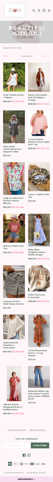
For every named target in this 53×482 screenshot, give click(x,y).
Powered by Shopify (36, 472)
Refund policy (38, 430)
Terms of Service (16, 430)
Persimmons (17, 472)
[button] (26, 479)
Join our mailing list (27, 439)
